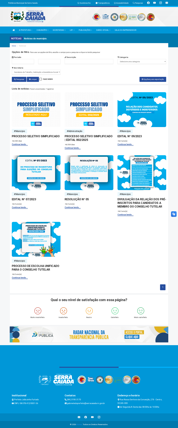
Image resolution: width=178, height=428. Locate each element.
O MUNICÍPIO (42, 30)
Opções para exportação (153, 79)
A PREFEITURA (25, 30)
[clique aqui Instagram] (99, 417)
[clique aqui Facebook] (85, 417)
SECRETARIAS (59, 30)
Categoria (123, 57)
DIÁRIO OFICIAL (102, 30)
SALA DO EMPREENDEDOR (126, 30)
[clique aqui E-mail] (79, 417)
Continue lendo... (20, 144)
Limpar (34, 79)
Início (14, 46)
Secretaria (18, 68)
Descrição (71, 57)
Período (17, 57)
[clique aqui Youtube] (92, 417)
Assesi (79, 424)
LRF (71, 30)
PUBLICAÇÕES (85, 30)
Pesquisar (20, 79)
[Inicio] (13, 30)
